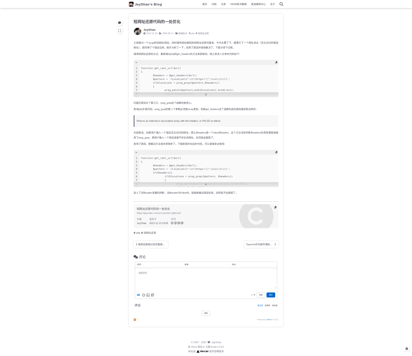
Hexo (194, 346)
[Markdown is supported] (139, 295)
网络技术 (182, 33)
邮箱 (186, 265)
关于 (272, 4)
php (193, 33)
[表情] (143, 295)
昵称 (139, 265)
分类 (223, 4)
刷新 (206, 313)
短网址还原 (203, 33)
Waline (269, 319)
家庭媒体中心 (258, 4)
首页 (204, 4)
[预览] (152, 295)
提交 (271, 295)
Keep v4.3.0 (217, 346)
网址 (233, 265)
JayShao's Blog (148, 4)
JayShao (216, 342)
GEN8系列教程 (238, 4)
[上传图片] (148, 295)
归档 (214, 4)
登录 (261, 295)
